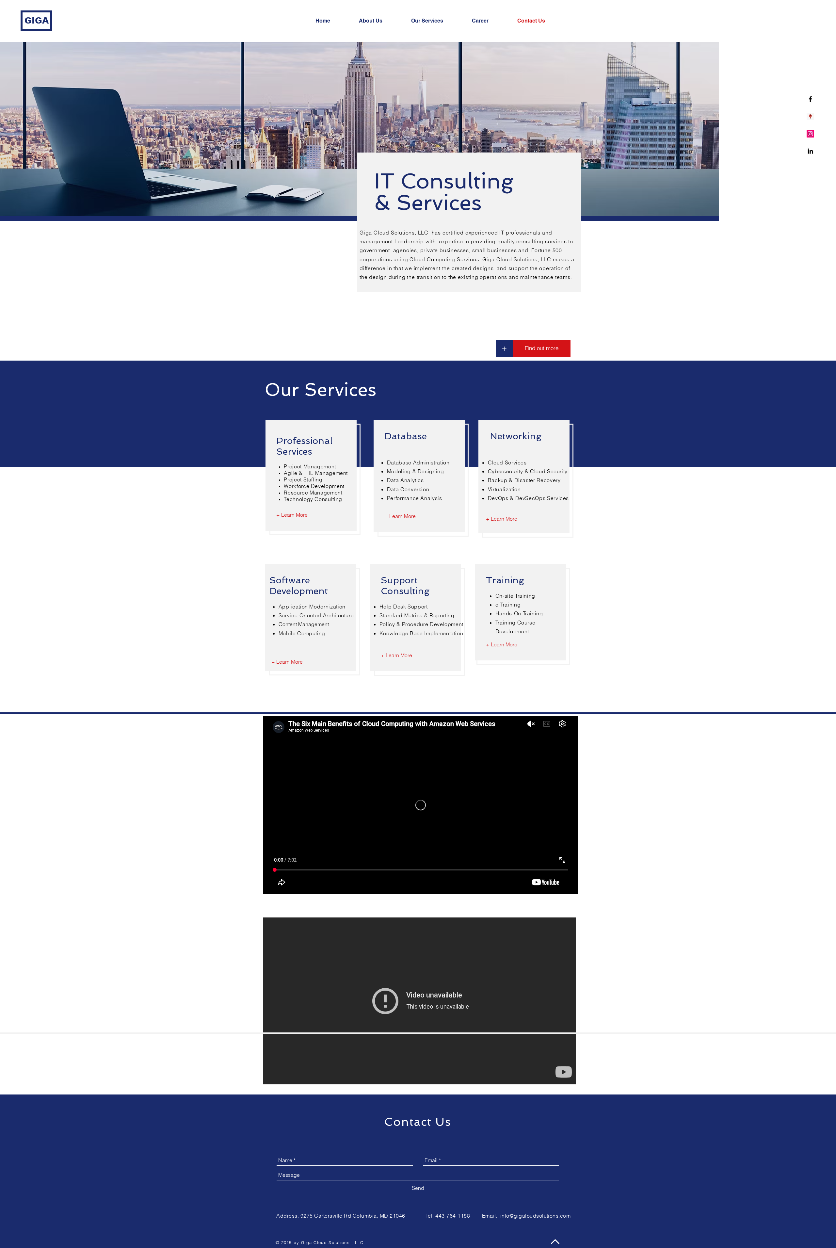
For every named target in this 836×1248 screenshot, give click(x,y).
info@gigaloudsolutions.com (535, 1215)
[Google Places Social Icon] (810, 116)
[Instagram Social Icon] (810, 134)
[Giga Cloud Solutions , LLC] (810, 151)
